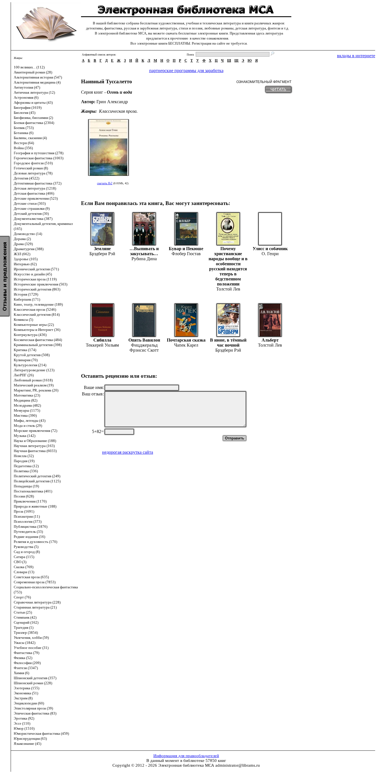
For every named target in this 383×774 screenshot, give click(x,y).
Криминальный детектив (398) (38, 345)
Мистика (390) (25, 415)
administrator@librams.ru (237, 765)
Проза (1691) (24, 511)
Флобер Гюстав (186, 253)
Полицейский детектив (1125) (37, 481)
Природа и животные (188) (35, 506)
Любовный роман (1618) (33, 380)
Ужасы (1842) (24, 643)
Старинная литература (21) (35, 607)
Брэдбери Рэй (102, 253)
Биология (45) (24, 112)
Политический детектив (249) (37, 476)
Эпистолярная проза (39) (33, 708)
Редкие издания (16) (29, 537)
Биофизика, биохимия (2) (33, 118)
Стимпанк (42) (25, 617)
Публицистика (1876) (30, 526)
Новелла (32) (24, 456)
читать (278, 89)
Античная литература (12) (34, 92)
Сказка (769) (23, 567)
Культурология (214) (30, 365)
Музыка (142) (24, 436)
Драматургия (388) (28, 249)
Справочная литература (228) (37, 602)
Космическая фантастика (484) (38, 340)
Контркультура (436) (30, 335)
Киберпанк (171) (27, 299)
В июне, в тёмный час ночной (228, 342)
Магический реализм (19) (34, 385)
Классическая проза (118, 111)
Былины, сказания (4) (30, 138)
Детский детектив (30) (31, 213)
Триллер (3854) (26, 632)
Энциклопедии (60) (29, 703)
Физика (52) (23, 658)
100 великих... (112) (29, 67)
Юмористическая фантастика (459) (41, 733)
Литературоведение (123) (34, 370)
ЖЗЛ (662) (22, 254)
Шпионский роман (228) (33, 683)
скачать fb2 (104, 183)
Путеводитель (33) (28, 531)
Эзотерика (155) (26, 688)
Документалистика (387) (33, 218)
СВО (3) (20, 562)
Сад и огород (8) (27, 552)
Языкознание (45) (27, 743)
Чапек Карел (186, 345)
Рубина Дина (144, 258)
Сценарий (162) (26, 622)
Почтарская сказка (186, 340)
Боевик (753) (24, 128)
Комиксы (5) (23, 319)
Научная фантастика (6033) (35, 451)
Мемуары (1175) (27, 410)
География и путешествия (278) (38, 153)
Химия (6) (21, 673)
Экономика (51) (26, 693)
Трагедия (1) (23, 627)
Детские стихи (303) (30, 203)
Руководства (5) (26, 547)
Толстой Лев (228, 289)
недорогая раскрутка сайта (127, 452)
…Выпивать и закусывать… (144, 251)
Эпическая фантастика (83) (35, 713)
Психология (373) (27, 521)
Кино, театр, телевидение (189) (38, 304)
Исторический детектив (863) (37, 289)
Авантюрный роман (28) (33, 72)
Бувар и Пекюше (186, 248)
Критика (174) (25, 350)
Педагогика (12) (26, 466)
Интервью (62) (25, 264)
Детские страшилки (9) (32, 208)
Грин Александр (112, 101)
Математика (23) (27, 395)
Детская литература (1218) (35, 188)
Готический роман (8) (31, 168)
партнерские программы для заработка (186, 70)
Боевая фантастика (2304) (34, 123)
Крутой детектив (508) (32, 355)
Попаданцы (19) (26, 486)
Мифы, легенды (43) (29, 420)
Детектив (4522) (26, 178)
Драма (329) (23, 244)
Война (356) (23, 148)
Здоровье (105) (26, 259)
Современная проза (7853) (35, 582)
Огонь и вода (119, 92)
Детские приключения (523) (36, 198)
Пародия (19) (24, 461)
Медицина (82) (25, 400)
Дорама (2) (22, 239)
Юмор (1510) (24, 728)
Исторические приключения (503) (40, 284)
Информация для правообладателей (186, 756)
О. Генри (270, 253)
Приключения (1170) (30, 501)
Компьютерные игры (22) (34, 324)
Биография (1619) (27, 107)
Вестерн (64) (24, 143)
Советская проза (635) (31, 577)
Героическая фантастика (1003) (38, 158)
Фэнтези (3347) (26, 668)
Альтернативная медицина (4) (37, 82)
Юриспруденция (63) (30, 738)
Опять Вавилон (144, 340)
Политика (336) (26, 471)
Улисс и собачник (270, 248)
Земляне (102, 248)
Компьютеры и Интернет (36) (37, 330)
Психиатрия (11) (27, 516)
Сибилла (102, 340)
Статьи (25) (23, 612)
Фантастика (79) (26, 653)
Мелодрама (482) (27, 405)
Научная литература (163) (34, 446)
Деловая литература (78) (33, 173)
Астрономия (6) (26, 97)
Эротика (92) (24, 718)
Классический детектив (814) (37, 314)
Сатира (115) (24, 557)
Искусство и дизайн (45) (33, 274)
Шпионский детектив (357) (35, 678)
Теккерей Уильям (102, 345)
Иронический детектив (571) (36, 269)
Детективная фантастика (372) (37, 183)
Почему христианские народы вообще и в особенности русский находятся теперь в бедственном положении (228, 266)
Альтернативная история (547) (38, 77)
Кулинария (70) (26, 360)
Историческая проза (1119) (35, 279)
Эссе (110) (22, 723)
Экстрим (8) (23, 698)
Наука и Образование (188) (35, 441)
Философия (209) (27, 663)
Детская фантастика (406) (34, 193)
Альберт (270, 340)
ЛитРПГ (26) (24, 375)
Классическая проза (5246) (35, 309)
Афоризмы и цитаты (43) (33, 102)
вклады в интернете (356, 55)
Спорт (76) (22, 597)
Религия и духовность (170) (35, 542)
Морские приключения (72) (35, 431)
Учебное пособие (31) (31, 648)
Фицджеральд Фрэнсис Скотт (144, 348)
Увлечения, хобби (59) (31, 637)
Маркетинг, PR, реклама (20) (36, 390)
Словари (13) (24, 572)
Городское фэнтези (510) (33, 163)
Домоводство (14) (28, 234)
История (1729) (26, 294)
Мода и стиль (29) (28, 425)
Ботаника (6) (23, 133)
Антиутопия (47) (27, 87)
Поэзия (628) (24, 496)
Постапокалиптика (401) (33, 491)
